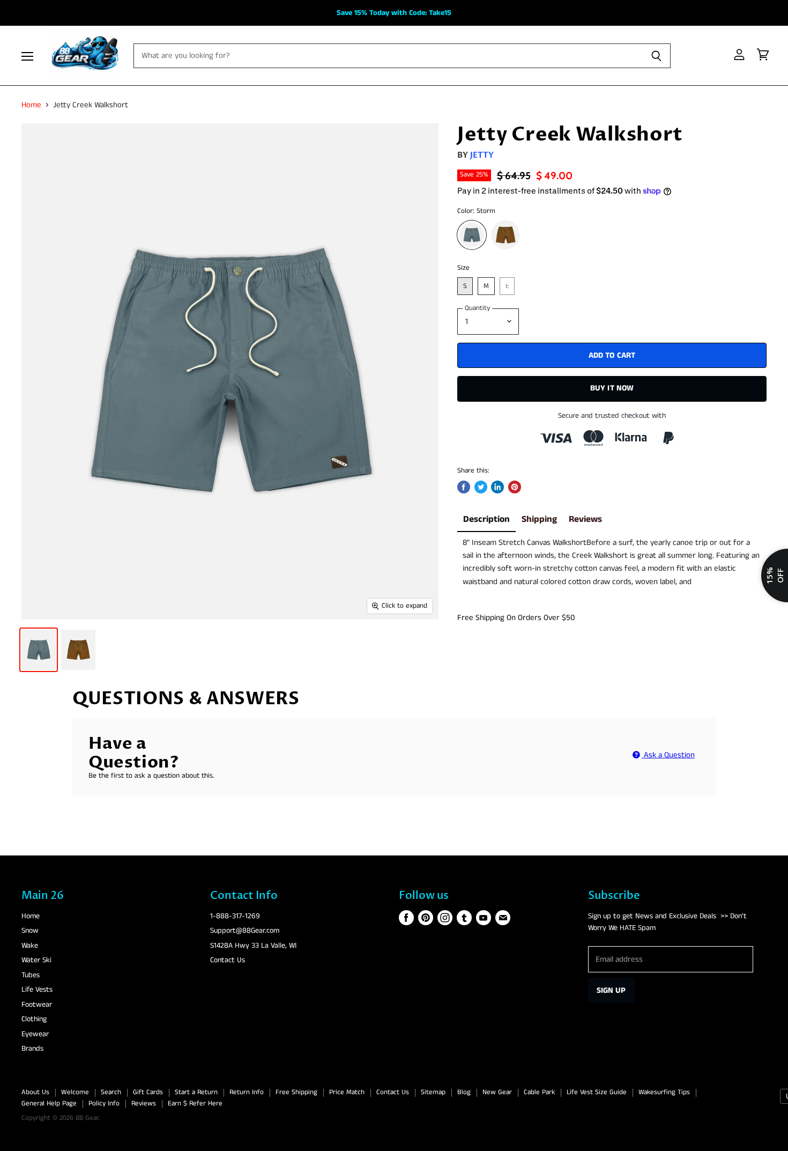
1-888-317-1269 (235, 916)
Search (111, 1092)
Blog (464, 1092)
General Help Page (49, 1103)
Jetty (482, 155)
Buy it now (612, 388)
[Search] (656, 55)
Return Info (246, 1092)
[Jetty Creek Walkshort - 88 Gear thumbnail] (38, 650)
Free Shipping (296, 1092)
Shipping (539, 519)
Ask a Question (668, 755)
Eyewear (35, 1034)
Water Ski (36, 960)
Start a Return (196, 1092)
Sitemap (433, 1092)
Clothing (34, 1019)
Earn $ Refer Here (195, 1103)
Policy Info (104, 1103)
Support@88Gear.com (244, 930)
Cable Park (539, 1092)
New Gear (497, 1092)
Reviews (585, 519)
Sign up (611, 990)
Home (31, 104)
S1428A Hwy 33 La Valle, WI (253, 945)
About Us (35, 1092)
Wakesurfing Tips (664, 1092)
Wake (29, 945)
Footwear (36, 1004)
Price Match (347, 1092)
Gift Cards (148, 1092)
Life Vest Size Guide (597, 1092)
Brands (32, 1048)
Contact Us (227, 960)
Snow (30, 930)
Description (486, 519)
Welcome (75, 1092)
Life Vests (37, 989)
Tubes (30, 975)
